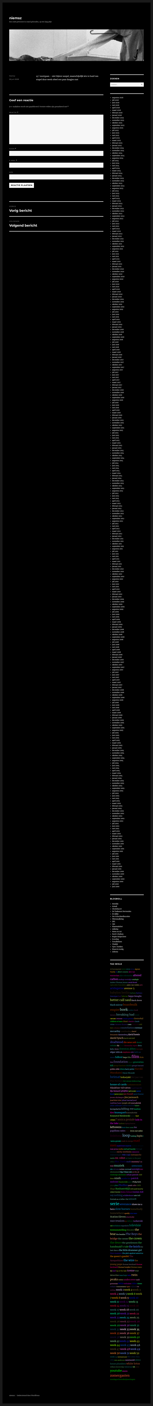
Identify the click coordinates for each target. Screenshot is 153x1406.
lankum (122, 1123)
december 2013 (117, 481)
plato (116, 1185)
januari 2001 (116, 869)
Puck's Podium (117, 934)
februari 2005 (117, 745)
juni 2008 (115, 645)
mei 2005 (115, 738)
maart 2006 (116, 713)
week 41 (114, 1341)
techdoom (117, 1226)
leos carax (130, 1127)
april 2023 (116, 198)
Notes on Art (117, 932)
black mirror (116, 1005)
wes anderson (119, 1360)
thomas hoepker (124, 1267)
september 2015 (118, 428)
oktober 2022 (117, 214)
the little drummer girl (130, 1250)
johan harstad (127, 1100)
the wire (128, 1260)
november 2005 (118, 723)
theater (130, 1229)
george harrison (119, 1066)
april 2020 (116, 289)
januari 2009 (117, 627)
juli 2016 (115, 403)
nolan (121, 1169)
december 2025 (118, 118)
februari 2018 (117, 355)
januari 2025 (117, 146)
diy (118, 1046)
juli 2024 (115, 161)
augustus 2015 (117, 430)
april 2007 (116, 680)
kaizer (137, 1106)
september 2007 (118, 667)
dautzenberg (123, 1035)
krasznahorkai (131, 1113)
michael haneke (129, 1149)
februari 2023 (117, 203)
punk (130, 1185)
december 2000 (118, 871)
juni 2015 (115, 435)
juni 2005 (115, 735)
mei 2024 (115, 166)
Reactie (13, 113)
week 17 (114, 1309)
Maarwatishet (117, 927)
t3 (125, 1221)
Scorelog (115, 939)
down (117, 1049)
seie (135, 1196)
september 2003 (118, 788)
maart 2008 (116, 652)
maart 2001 (116, 864)
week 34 (134, 1329)
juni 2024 (115, 163)
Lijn (113, 924)
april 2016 (116, 410)
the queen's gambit (119, 1256)
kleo (112, 1112)
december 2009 (118, 599)
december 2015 (118, 420)
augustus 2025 (117, 128)
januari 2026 (117, 115)
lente (124, 1127)
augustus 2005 (117, 730)
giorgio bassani (138, 1066)
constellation (127, 1027)
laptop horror (130, 1123)
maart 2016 (116, 413)
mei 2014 (115, 468)
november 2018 (118, 332)
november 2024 (118, 151)
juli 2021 (115, 251)
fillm (129, 1057)
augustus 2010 (117, 579)
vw (138, 1287)
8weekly (115, 904)
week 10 (133, 1297)
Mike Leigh (126, 1155)
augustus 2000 (117, 882)
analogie (135, 979)
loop (126, 1135)
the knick (134, 1246)
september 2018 (118, 337)
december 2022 (118, 209)
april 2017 (116, 380)
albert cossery (122, 972)
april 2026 (116, 108)
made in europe (127, 1141)
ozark (117, 1178)
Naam (12, 149)
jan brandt (128, 1094)
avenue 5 (129, 988)
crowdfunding (125, 1031)
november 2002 (118, 813)
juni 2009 (115, 614)
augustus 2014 (117, 461)
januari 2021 (116, 267)
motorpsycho (136, 1155)
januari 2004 (117, 778)
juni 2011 (115, 554)
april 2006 (116, 710)
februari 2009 (117, 624)
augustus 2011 (117, 549)
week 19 (134, 1309)
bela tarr (125, 996)
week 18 (124, 1309)
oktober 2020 (117, 274)
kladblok (137, 1109)
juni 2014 (115, 466)
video (134, 1283)
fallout (119, 1057)
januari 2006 (117, 718)
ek (121, 1052)
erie (132, 1052)
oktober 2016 (117, 395)
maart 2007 (116, 682)
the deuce (116, 1242)
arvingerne (117, 988)
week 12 (123, 1301)
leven (128, 1131)
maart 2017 (116, 382)
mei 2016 (115, 408)
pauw (130, 1182)
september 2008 (118, 637)
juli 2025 (115, 130)
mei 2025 (115, 135)
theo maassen (116, 1253)
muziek (119, 1165)
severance (125, 1204)
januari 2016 (117, 418)
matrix (128, 1146)
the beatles (120, 1234)
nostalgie (136, 1169)
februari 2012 (117, 534)
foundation (121, 1061)
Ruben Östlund (126, 1192)
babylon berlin (120, 992)
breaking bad (125, 1014)
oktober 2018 (117, 335)
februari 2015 (117, 445)
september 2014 (118, 458)
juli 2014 (115, 463)
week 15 (124, 1305)
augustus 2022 (117, 219)
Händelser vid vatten (120, 1088)
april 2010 (116, 589)
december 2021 (118, 239)
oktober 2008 (117, 635)
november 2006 (118, 692)
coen (129, 1024)
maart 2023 (116, 201)
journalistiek (136, 1103)
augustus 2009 (117, 609)
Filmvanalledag (118, 919)
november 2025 (118, 120)
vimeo (139, 1284)
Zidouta (115, 952)
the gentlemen (130, 1242)
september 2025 (118, 125)
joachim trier (116, 1100)
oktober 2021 (117, 244)
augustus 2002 (117, 821)
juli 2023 (115, 191)
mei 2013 (115, 498)
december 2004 (118, 750)
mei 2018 (115, 347)
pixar (112, 1185)
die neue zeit (130, 1042)
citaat (125, 1021)
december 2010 (118, 569)
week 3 (137, 1289)
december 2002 (118, 811)
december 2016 (118, 390)
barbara (133, 993)
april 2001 (116, 861)
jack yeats (132, 1091)
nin (111, 1169)
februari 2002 (117, 836)
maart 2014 (116, 473)
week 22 (134, 1313)
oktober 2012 (117, 516)
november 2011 (118, 541)
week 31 (134, 1325)
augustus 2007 (117, 670)
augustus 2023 (117, 188)
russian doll (138, 1192)
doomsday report (130, 1046)
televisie (135, 1225)
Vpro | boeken (117, 947)
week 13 (133, 1301)
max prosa (114, 1149)
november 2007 (118, 662)
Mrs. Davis (120, 1161)
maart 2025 (116, 140)
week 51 (124, 1353)
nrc (141, 1169)
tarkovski (138, 1221)
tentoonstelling (118, 1230)
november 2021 (118, 241)
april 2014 (116, 471)
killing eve (127, 1108)
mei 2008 (115, 647)
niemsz (15, 18)
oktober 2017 (117, 365)
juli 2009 (115, 612)
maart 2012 (116, 531)
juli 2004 (115, 763)
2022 (124, 969)
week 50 (115, 1353)
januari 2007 (117, 687)
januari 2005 (117, 748)
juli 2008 (115, 642)
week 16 (134, 1305)
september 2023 (118, 186)
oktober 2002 (117, 816)
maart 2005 (116, 743)
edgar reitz (115, 1052)
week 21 (124, 1313)
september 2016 (118, 398)
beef (119, 996)
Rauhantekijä (122, 1188)
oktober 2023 (117, 183)
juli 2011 (115, 551)
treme (130, 1270)
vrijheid (133, 1287)
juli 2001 (115, 854)
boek (124, 1009)
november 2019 (118, 302)
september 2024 (118, 156)
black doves (136, 1000)
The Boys (132, 1234)
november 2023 (118, 181)
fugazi (130, 1062)
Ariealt (114, 906)
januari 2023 (117, 206)
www (137, 1367)
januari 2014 (116, 478)
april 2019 (116, 319)
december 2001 (118, 841)
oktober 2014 (117, 456)
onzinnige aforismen (118, 1175)
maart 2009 (116, 622)
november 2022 (118, 211)
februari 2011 (117, 564)
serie (114, 1203)
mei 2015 (115, 438)
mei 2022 (115, 226)
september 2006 (118, 698)
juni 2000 (115, 887)
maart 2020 (116, 292)
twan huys (123, 1275)
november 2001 (118, 844)
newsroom (137, 1166)
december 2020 (118, 269)
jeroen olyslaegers (117, 1097)
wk (134, 1367)
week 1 (120, 1289)
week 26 (115, 1321)
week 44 (115, 1345)
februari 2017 (117, 385)
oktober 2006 (117, 695)
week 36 (125, 1333)
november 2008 (118, 632)
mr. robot (120, 1158)
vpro (128, 1287)
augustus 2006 (117, 700)
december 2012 (118, 511)
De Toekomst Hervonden (121, 911)
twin (129, 1275)
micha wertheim (124, 1152)
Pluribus (123, 1185)
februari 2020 (117, 294)
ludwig (133, 1136)
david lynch (116, 1038)
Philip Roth (136, 1182)
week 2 (128, 1289)
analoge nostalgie (125, 979)
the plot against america (132, 1253)
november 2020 (118, 272)
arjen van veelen (133, 985)
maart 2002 (116, 834)
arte (141, 985)
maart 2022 (116, 231)
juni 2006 (115, 705)
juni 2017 (115, 375)
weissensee (122, 1357)
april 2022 (116, 229)
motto (112, 1158)
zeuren (125, 1371)
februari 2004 (117, 776)
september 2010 (118, 577)
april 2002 (116, 831)
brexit (137, 1015)
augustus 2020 (117, 279)
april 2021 (116, 259)
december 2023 (118, 178)
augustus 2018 (117, 340)
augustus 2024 (117, 158)
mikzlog (115, 929)
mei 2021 (115, 256)
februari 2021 (117, 264)
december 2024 (118, 148)
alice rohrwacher (126, 976)
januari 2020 (117, 297)
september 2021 (118, 246)
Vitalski (115, 944)
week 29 (115, 1325)
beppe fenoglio (135, 996)
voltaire (113, 1287)
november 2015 (118, 423)
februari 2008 (117, 655)
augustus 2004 (117, 761)
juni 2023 (115, 193)
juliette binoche (128, 1106)
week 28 (135, 1321)
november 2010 (118, 571)
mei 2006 (115, 708)
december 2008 (118, 629)
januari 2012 (116, 536)
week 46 (135, 1345)
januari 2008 (117, 657)
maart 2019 (116, 322)
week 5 (123, 1293)
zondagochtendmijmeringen (122, 1379)
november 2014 (118, 453)
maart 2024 (116, 171)
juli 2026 (115, 100)
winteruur (128, 1367)
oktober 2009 (117, 604)
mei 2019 (115, 317)
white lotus (133, 1363)
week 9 (124, 1297)
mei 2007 (115, 677)
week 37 (134, 1333)
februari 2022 (117, 234)
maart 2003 (116, 803)
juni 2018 (115, 345)
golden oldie (114, 1069)
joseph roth (126, 1103)
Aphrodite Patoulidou (118, 985)
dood (122, 1045)
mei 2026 (115, 105)
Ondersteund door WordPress (28, 1395)
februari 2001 (117, 866)
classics (131, 1021)
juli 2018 (115, 342)
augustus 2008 (117, 640)
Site (11, 172)
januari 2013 (116, 508)
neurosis (128, 1166)
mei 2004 (115, 768)
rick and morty (136, 1189)
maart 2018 (116, 352)
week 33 (125, 1329)
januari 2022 (117, 236)
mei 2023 (115, 196)
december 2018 (118, 330)
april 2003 (116, 801)
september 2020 (118, 277)
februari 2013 (117, 506)
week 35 (115, 1333)
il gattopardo (136, 1088)
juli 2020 (115, 282)
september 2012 (118, 519)
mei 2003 (115, 798)
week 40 (135, 1337)
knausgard (120, 1112)
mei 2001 (115, 859)
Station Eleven (118, 1216)
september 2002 (118, 819)
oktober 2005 (117, 725)
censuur (119, 1019)
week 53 (113, 1357)
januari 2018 (116, 357)
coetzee (135, 1024)
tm (111, 1271)
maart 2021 (116, 261)
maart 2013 (116, 503)
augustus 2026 (117, 98)
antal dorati (132, 982)
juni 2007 (115, 675)
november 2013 (118, 483)
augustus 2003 (117, 791)
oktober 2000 (117, 876)
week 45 (125, 1345)
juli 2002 (115, 824)
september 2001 (118, 849)
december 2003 (118, 781)
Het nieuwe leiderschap (132, 1081)
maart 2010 (116, 592)
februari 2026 (117, 113)
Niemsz (12, 76)
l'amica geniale (125, 1119)
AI (116, 972)
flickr (141, 1057)
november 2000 (118, 874)
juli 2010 (115, 582)
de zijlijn (115, 914)
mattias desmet (137, 1146)
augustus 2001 (117, 851)
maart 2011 (116, 561)
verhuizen (127, 1284)
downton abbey (127, 1048)
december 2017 (118, 360)
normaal (128, 1169)
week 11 (114, 1301)
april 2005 (116, 740)
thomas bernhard (129, 1264)
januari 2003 (117, 808)
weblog (113, 1290)
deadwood (116, 1042)
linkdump (116, 1135)
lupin (139, 1135)
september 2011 (118, 546)
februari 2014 (117, 476)
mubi (128, 1162)
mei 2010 (115, 587)
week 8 (116, 1297)
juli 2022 (115, 221)
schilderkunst (128, 1196)
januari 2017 (116, 387)
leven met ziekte (136, 1131)
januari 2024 (117, 176)
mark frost (121, 1146)
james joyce (118, 1094)
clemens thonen (121, 1024)
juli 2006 (115, 703)
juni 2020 (115, 284)
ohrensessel (114, 1172)
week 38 (115, 1337)
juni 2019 (115, 314)
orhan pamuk (132, 1175)
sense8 (132, 1199)
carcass (113, 1019)
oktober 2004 (117, 755)
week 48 (125, 1349)
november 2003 (118, 783)
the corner (123, 1238)
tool (114, 1271)
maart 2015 (116, 443)
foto (111, 1062)
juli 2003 (115, 793)
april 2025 (116, 138)
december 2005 (118, 720)
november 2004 (118, 753)
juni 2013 (115, 496)
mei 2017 (115, 377)
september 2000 (118, 879)
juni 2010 (115, 584)
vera (120, 1283)
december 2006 (118, 690)
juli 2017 (115, 372)
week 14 (114, 1305)
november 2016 (118, 393)
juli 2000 (115, 884)
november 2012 (118, 514)
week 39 (125, 1337)
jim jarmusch (131, 1097)
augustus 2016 (117, 400)
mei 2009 (115, 617)
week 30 (125, 1325)
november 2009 (118, 602)
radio (134, 1185)
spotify (127, 1213)
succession (117, 1220)
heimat (115, 1077)
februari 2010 (117, 594)
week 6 (131, 1293)
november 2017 (118, 362)
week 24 (124, 1317)
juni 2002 (115, 826)
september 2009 (118, 607)
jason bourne (139, 1094)
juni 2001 (115, 856)
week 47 (115, 1349)
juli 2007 (115, 672)
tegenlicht (125, 1226)
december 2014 (118, 451)
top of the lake (121, 1271)
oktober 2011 (117, 544)
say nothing (116, 1195)
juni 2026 (115, 103)
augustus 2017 (117, 370)
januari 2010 (116, 597)
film (135, 1056)
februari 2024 (117, 173)
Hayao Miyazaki (129, 1073)
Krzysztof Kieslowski (120, 1116)
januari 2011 (116, 566)
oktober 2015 (117, 425)
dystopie (139, 1049)
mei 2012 (115, 526)
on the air (135, 1172)
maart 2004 (116, 773)
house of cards (118, 1084)
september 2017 (118, 367)
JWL (113, 921)
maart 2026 (116, 110)
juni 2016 (115, 405)
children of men (116, 1021)
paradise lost (126, 1178)
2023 (128, 969)
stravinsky (130, 1217)
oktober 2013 (117, 486)
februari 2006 (117, 715)
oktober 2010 (117, 574)
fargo (125, 1057)
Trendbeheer (117, 942)
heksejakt (125, 1077)
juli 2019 (115, 312)
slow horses (122, 1209)
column (116, 1028)
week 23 (115, 1317)
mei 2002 (115, 829)
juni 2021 (115, 254)
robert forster (115, 1192)
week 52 (134, 1353)
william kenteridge (117, 1367)
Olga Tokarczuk (126, 1172)
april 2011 (115, 559)
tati (111, 1226)
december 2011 (117, 539)
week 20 (115, 1313)
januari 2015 (116, 448)
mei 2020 (115, 287)
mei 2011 (115, 556)
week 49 (135, 1349)
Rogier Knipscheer (119, 937)
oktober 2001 (117, 846)
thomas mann (136, 1267)
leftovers (115, 1127)
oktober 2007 (117, 665)
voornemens (121, 1287)
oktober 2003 (117, 786)
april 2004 (116, 771)
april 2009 (116, 619)
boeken (131, 1010)
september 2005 (118, 728)
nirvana (116, 1169)
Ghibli (128, 1066)
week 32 (115, 1329)
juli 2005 (115, 733)
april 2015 (116, 440)
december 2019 (118, 299)
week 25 (134, 1317)
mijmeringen (116, 1155)
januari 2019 (117, 327)
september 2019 (118, 307)
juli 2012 (115, 524)
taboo (130, 1221)
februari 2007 (117, 685)
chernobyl (138, 1018)
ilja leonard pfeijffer (119, 1091)
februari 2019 (117, 324)
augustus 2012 (117, 521)
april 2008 (116, 650)
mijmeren (135, 1152)
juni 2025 (115, 133)
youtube (116, 1371)
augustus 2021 (117, 249)
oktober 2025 (117, 123)
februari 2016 (117, 415)
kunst (132, 1116)
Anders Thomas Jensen (119, 982)
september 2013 (118, 488)
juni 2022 (115, 224)
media (120, 1149)
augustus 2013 (117, 491)
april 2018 (116, 350)
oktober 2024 (117, 153)
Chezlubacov (117, 909)
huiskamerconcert (134, 1085)
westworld (130, 1360)
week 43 (134, 1341)
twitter (120, 1280)
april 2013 (115, 501)
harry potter (129, 1069)
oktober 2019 (117, 304)
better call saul (120, 1000)
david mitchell (129, 1038)
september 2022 (118, 216)
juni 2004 (115, 766)
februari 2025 (117, 143)
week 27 (125, 1321)
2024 (132, 969)
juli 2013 (115, 493)
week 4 (114, 1293)
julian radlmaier (116, 1106)
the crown (135, 1238)
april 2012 (116, 529)
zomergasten (120, 1375)
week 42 (124, 1341)
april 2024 (116, 168)
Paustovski (123, 1182)
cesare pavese (128, 1019)
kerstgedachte (115, 1109)
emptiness (126, 1052)
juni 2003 (115, 796)
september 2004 (118, 758)
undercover (129, 1279)
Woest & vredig (118, 949)
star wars (133, 1213)
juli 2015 (115, 433)
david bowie (134, 1034)
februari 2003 (117, 806)
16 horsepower (115, 969)
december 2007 (118, 660)
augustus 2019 (117, 309)
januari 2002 (117, 839)
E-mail (13, 161)
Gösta (122, 1069)
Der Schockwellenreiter (121, 916)
